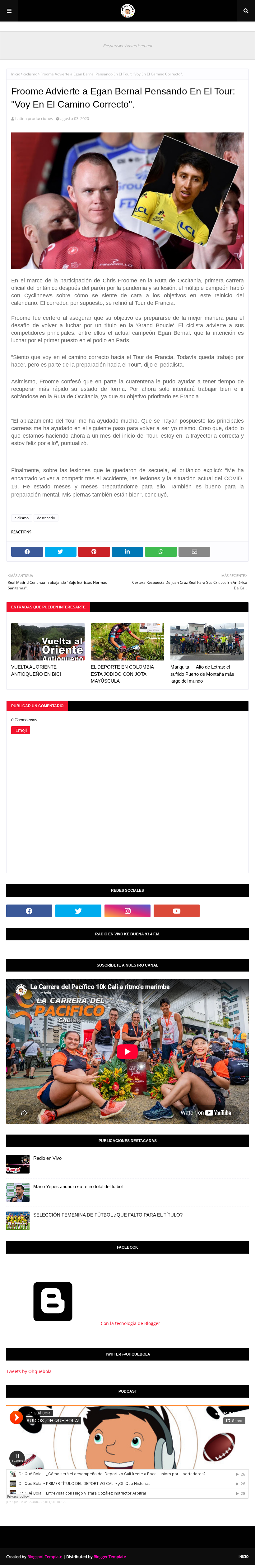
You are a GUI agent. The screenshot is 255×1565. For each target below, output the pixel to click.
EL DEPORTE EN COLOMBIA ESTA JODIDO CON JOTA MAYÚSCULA (122, 674)
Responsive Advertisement (127, 45)
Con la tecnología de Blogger (130, 1323)
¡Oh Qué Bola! (16, 1502)
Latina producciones (34, 118)
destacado (46, 518)
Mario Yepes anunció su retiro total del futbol (78, 1186)
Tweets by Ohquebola (29, 1371)
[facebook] (29, 911)
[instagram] (127, 911)
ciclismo (30, 74)
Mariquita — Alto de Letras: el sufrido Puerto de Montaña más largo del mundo (202, 674)
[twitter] (78, 911)
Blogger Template (110, 1556)
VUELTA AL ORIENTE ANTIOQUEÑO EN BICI (36, 670)
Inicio (15, 74)
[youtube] (177, 911)
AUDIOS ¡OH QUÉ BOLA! (48, 1502)
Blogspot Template (44, 1556)
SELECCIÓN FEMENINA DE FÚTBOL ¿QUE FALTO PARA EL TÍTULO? (108, 1214)
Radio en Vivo (47, 1158)
